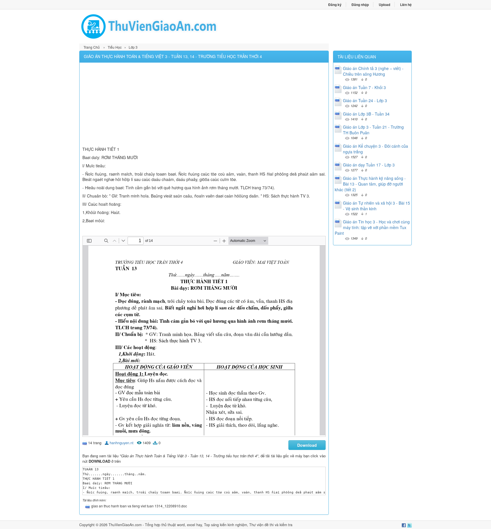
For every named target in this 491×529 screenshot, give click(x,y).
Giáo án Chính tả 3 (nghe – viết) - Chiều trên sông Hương (373, 71)
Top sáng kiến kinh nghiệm (225, 524)
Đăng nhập (360, 4)
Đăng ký (335, 4)
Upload (384, 4)
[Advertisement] (204, 105)
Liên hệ (406, 4)
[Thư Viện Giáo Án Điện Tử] (162, 26)
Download (307, 445)
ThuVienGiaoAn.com (125, 524)
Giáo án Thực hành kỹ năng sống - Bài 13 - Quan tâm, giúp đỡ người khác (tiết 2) (370, 183)
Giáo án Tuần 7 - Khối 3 (364, 87)
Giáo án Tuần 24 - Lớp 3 (365, 100)
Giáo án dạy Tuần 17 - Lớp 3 (369, 165)
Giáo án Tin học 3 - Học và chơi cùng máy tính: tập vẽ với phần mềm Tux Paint (372, 227)
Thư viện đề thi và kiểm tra (270, 524)
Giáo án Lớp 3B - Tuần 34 (366, 114)
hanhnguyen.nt (122, 442)
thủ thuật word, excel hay (181, 524)
